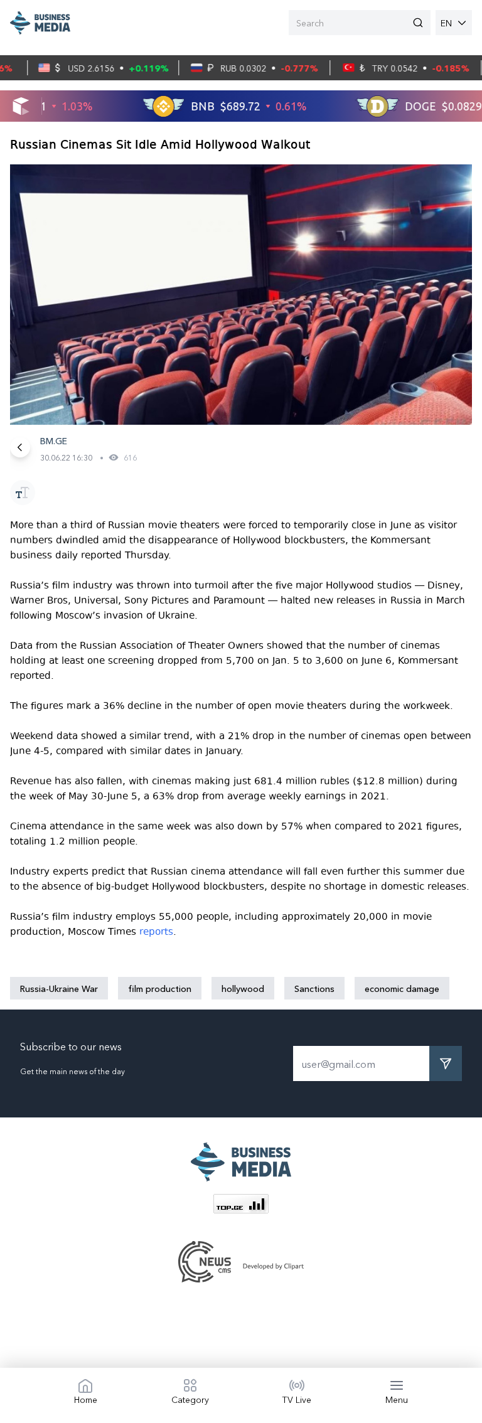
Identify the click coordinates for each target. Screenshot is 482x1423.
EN (446, 22)
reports (156, 931)
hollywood (243, 988)
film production (159, 988)
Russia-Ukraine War (59, 988)
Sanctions (314, 988)
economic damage (402, 988)
